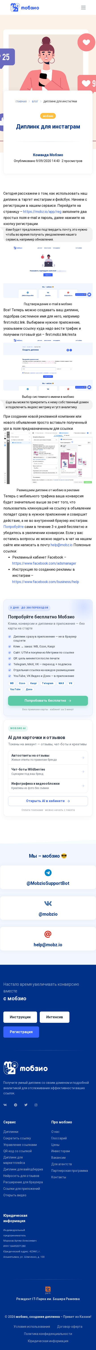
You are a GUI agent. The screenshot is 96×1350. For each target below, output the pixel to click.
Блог (35, 101)
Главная (21, 101)
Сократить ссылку (17, 1138)
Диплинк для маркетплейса (14, 1160)
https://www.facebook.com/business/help (45, 582)
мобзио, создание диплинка (38, 1316)
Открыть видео (14, 1195)
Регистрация (21, 1032)
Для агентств (61, 1164)
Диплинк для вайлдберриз (23, 1169)
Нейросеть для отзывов (21, 1176)
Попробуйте (13, 527)
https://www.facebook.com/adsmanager (44, 563)
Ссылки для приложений (21, 1188)
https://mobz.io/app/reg (42, 212)
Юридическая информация (48, 1341)
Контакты (58, 1177)
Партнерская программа (69, 1170)
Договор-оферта (69, 1326)
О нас (55, 1132)
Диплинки (10, 1132)
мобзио (48, 116)
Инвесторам (60, 1151)
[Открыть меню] (83, 7)
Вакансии (58, 1157)
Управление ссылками (20, 1145)
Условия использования (32, 1326)
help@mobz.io (62, 545)
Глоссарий (59, 1138)
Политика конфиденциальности (48, 1334)
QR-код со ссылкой (17, 1151)
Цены (55, 1145)
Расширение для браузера (23, 1182)
